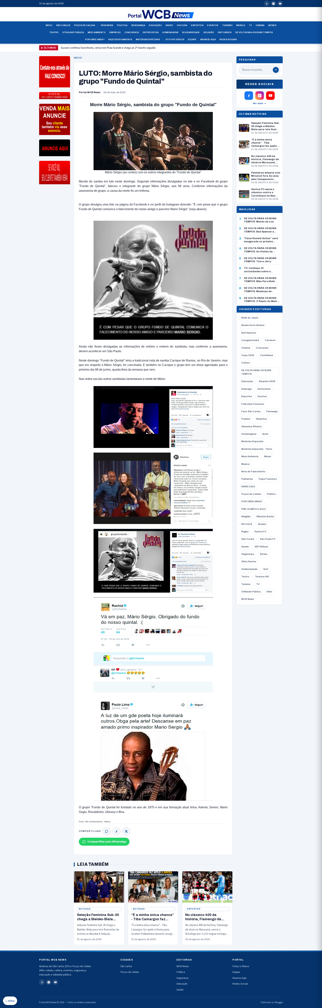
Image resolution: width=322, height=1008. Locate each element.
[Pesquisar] (276, 70)
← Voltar (10, 1001)
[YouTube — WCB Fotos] (280, 3)
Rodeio (262, 524)
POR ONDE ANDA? (251, 501)
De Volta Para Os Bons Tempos (254, 32)
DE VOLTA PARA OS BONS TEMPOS (256, 372)
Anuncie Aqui (208, 39)
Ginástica (261, 419)
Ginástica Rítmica (251, 426)
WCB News (107, 25)
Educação (155, 25)
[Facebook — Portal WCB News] (266, 3)
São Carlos (63, 25)
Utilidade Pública (73, 32)
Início (49, 25)
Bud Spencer (248, 333)
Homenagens (170, 32)
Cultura (182, 25)
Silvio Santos (248, 561)
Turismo (227, 25)
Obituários (225, 32)
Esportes (197, 25)
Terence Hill (262, 576)
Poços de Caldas (84, 25)
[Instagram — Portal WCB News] (273, 3)
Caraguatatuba (250, 340)
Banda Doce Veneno (252, 325)
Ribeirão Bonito (265, 516)
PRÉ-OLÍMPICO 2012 (253, 509)
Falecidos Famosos (120, 39)
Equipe (192, 39)
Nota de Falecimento (253, 471)
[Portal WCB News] (161, 14)
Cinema (260, 25)
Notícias (85, 909)
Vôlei (269, 591)
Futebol (245, 419)
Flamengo (272, 411)
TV (250, 25)
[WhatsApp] (106, 831)
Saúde (169, 25)
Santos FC (260, 531)
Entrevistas (151, 32)
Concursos (131, 32)
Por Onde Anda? (94, 39)
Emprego (115, 32)
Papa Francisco (268, 479)
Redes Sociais (228, 39)
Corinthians (266, 355)
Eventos (212, 25)
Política (122, 25)
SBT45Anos (261, 546)
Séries (272, 25)
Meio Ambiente (97, 32)
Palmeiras (247, 479)
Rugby (245, 531)
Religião (208, 32)
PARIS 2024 (248, 486)
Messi (267, 456)
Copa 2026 (247, 355)
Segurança (138, 25)
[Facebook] (116, 831)
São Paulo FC (268, 539)
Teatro (54, 32)
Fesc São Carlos (251, 411)
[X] (126, 831)
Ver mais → (259, 103)
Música (240, 25)
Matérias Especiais (148, 39)
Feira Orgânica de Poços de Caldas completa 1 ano (90, 49)
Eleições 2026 (267, 381)
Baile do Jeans (249, 317)
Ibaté (265, 434)
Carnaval (270, 340)
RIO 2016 (246, 524)
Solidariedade (191, 32)
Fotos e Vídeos (175, 39)
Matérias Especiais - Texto (256, 449)
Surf (265, 569)
